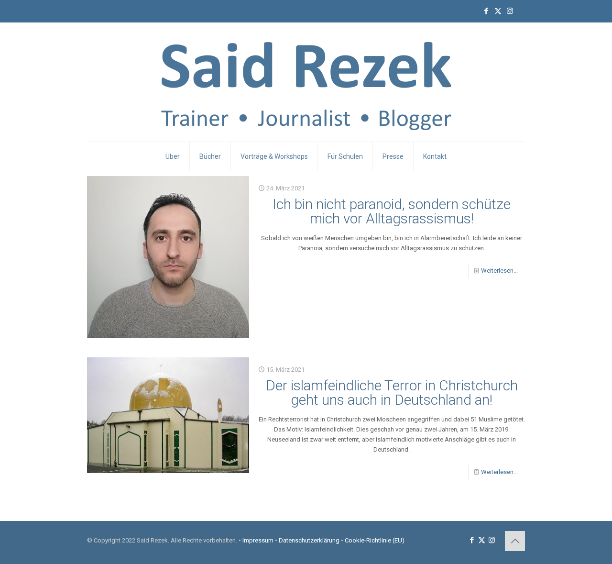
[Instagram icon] (510, 11)
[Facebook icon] (486, 11)
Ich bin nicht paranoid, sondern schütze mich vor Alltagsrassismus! (392, 211)
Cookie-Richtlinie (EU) (374, 540)
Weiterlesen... (499, 270)
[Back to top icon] (515, 541)
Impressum (257, 540)
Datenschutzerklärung (309, 540)
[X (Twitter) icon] (498, 11)
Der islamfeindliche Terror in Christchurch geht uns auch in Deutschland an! (392, 392)
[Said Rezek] (306, 82)
